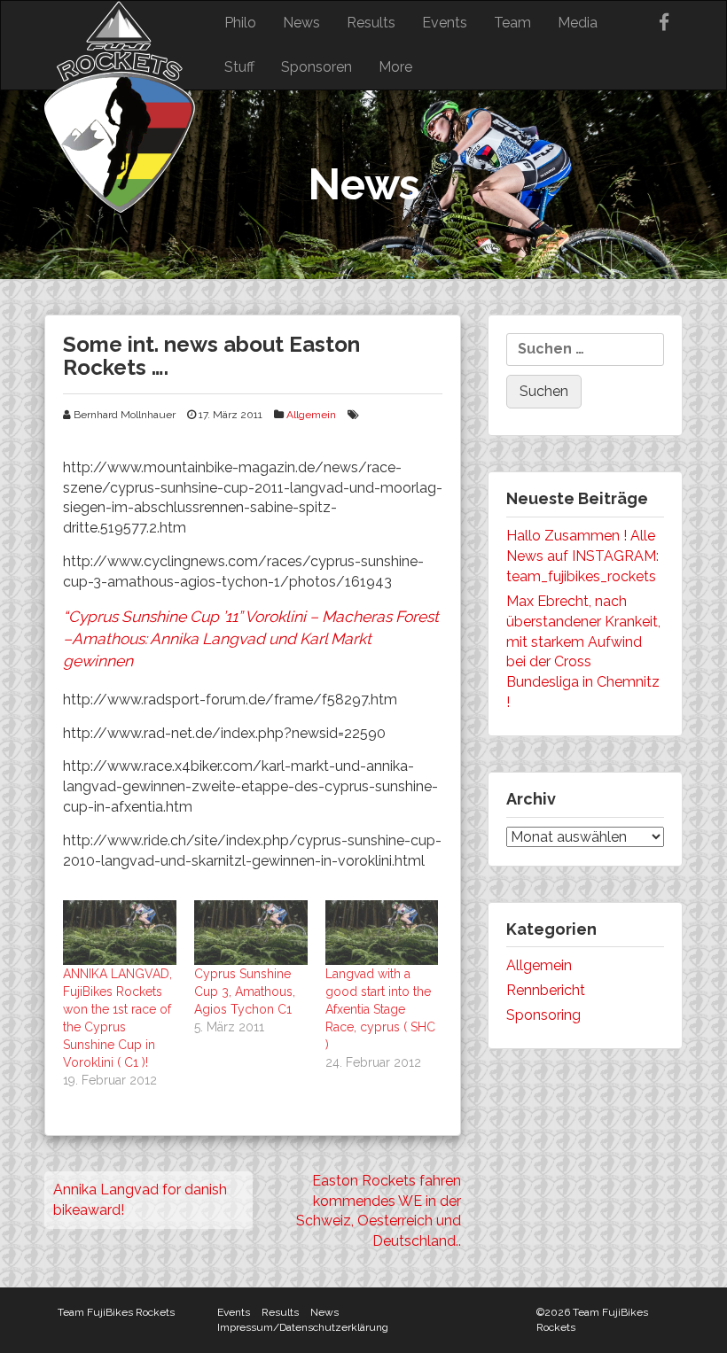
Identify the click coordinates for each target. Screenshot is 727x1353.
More (395, 66)
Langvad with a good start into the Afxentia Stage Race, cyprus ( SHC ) (380, 1009)
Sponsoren (316, 66)
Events (444, 22)
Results (371, 22)
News (301, 22)
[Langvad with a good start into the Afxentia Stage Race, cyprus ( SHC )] (382, 932)
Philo (240, 22)
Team (512, 22)
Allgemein (311, 414)
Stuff (239, 66)
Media (578, 22)
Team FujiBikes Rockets (116, 1312)
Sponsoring (543, 1015)
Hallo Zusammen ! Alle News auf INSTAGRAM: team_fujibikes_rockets (582, 556)
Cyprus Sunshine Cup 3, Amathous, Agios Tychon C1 (244, 991)
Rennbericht (545, 990)
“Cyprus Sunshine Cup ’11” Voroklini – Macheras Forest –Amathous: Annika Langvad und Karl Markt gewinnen (251, 639)
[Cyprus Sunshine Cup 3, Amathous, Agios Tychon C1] (251, 932)
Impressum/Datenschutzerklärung (302, 1327)
